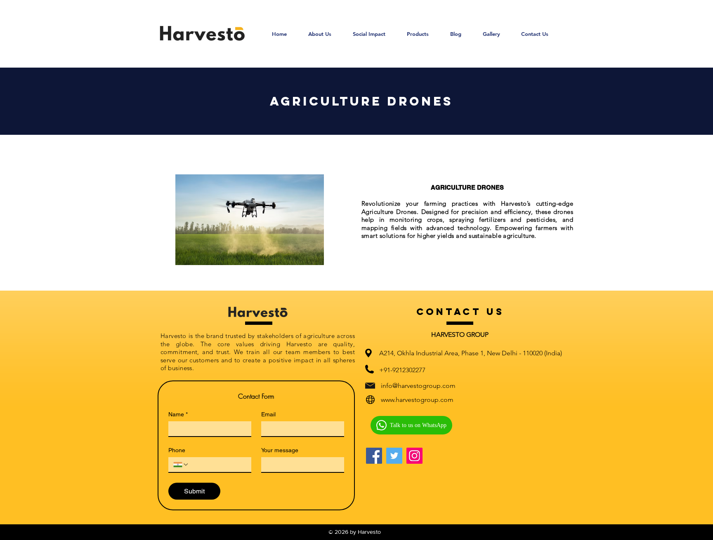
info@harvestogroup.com (418, 386)
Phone (176, 450)
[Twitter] (394, 456)
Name (178, 414)
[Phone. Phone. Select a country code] (181, 464)
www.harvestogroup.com (417, 400)
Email (268, 414)
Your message (279, 450)
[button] (417, 33)
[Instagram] (414, 456)
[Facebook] (374, 456)
